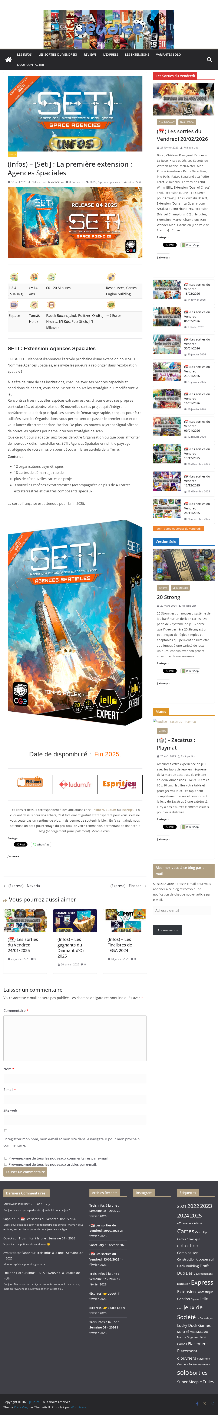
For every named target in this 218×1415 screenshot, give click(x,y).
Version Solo (180, 587)
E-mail (9, 1089)
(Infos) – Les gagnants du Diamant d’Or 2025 (70, 947)
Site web (10, 1110)
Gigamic (195, 1299)
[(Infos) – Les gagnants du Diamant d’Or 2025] (75, 912)
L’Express (110, 54)
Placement (198, 1343)
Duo (181, 1273)
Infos (180, 1308)
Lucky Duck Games (194, 1325)
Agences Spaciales (109, 182)
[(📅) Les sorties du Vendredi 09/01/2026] (167, 429)
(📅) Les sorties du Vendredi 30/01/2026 (197, 343)
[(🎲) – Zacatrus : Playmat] (184, 721)
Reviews (90, 54)
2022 (193, 1205)
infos (12, 154)
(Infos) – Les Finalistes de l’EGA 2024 (120, 944)
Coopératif (205, 1259)
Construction (186, 1259)
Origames (193, 1337)
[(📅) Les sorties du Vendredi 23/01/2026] (167, 374)
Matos (162, 730)
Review (193, 1364)
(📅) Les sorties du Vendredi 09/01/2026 (197, 426)
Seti (138, 182)
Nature (181, 1337)
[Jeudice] (109, 13)
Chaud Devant (167, 122)
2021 (181, 1206)
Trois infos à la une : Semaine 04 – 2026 (47, 1238)
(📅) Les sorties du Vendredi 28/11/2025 (197, 508)
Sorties (199, 1372)
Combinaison (187, 1253)
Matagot (202, 1332)
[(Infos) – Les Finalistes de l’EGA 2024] (125, 912)
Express (202, 1282)
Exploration (183, 1283)
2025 (93, 182)
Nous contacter (30, 65)
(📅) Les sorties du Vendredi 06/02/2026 (197, 316)
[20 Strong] (184, 565)
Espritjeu (128, 810)
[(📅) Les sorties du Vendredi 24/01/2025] (25, 912)
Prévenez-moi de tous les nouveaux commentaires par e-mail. (58, 1158)
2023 (206, 1205)
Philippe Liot (39, 182)
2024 (183, 1215)
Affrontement (185, 1223)
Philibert (98, 810)
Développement (203, 1273)
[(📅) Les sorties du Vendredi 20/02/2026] (184, 99)
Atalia (198, 1223)
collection (187, 1245)
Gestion (183, 1298)
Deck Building (188, 1266)
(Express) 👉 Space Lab (105, 1308)
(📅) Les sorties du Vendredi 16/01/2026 (197, 398)
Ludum (111, 810)
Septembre (204, 1364)
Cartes (185, 1231)
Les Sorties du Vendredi (58, 54)
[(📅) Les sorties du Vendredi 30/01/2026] (167, 347)
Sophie (8, 1219)
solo (183, 1372)
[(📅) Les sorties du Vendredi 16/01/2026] (167, 401)
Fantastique (205, 1292)
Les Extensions (137, 54)
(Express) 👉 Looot (102, 1293)
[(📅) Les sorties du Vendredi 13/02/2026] (167, 292)
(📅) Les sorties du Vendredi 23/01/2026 (197, 371)
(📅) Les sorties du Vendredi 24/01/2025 (23, 944)
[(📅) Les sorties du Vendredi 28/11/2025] (167, 511)
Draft (204, 1265)
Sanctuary (96, 1245)
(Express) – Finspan (126, 885)
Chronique (193, 1239)
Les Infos (24, 54)
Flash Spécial (187, 122)
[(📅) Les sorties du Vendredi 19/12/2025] (167, 456)
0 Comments (77, 182)
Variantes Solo (168, 54)
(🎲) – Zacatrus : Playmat (176, 743)
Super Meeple (189, 1381)
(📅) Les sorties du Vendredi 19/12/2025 (197, 453)
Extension (128, 182)
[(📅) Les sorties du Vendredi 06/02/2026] (167, 319)
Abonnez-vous (168, 930)
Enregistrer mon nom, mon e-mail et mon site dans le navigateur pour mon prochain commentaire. (71, 1142)
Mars (192, 1331)
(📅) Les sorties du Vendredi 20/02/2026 (182, 135)
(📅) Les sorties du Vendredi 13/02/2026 (197, 289)
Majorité (183, 1332)
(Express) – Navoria (24, 885)
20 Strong (168, 596)
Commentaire (15, 1010)
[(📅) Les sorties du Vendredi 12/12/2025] (167, 484)
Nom (8, 1069)
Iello (204, 1298)
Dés (189, 1273)
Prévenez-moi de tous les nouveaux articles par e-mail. (53, 1164)
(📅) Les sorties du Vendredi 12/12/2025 (197, 480)
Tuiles (208, 1382)
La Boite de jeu (205, 1318)
